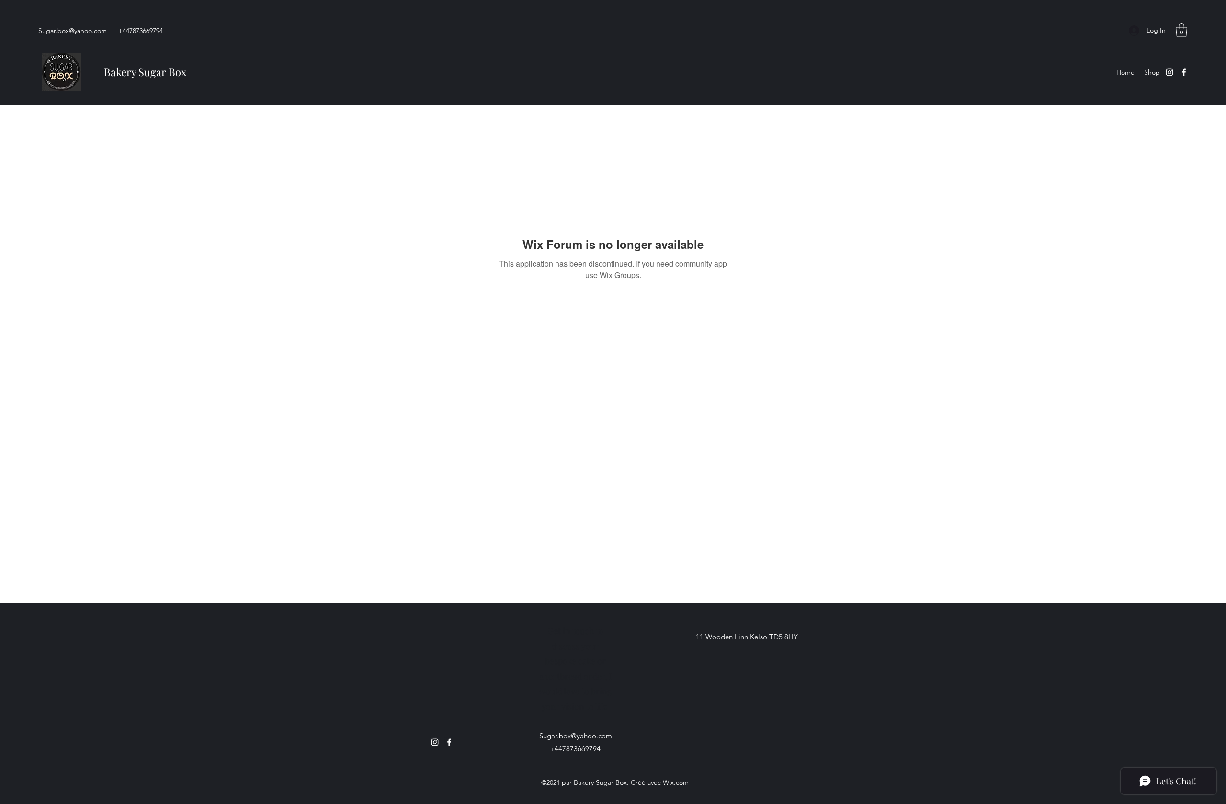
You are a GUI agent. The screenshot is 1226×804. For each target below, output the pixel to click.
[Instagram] (1169, 72)
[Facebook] (1184, 72)
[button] (1181, 30)
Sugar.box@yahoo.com (72, 30)
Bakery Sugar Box (145, 72)
